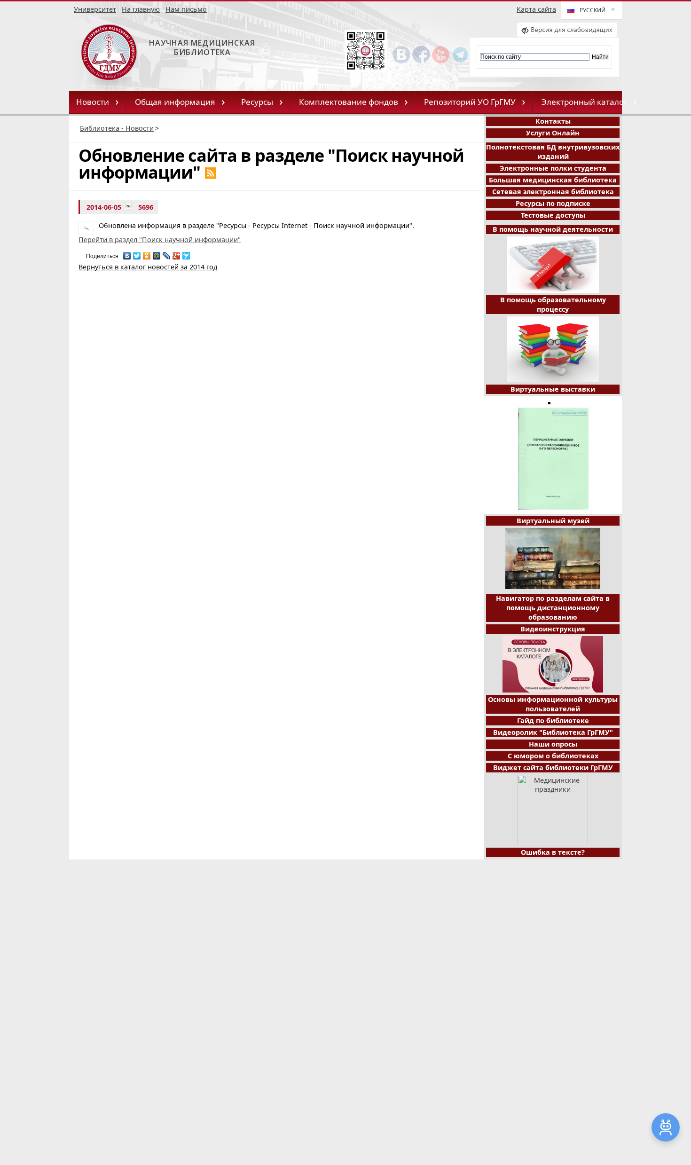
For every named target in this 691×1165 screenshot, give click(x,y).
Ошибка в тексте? (553, 852)
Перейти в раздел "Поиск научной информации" (160, 239)
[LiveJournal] (167, 253)
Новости (92, 101)
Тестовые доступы (553, 215)
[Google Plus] (176, 253)
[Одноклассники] (147, 253)
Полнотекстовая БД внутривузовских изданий (553, 151)
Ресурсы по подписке (553, 203)
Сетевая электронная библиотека (553, 191)
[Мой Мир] (157, 253)
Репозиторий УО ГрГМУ (470, 101)
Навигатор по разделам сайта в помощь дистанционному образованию (553, 608)
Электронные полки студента (553, 168)
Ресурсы (257, 101)
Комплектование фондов (348, 101)
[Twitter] (137, 253)
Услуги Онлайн (553, 132)
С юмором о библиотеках (553, 755)
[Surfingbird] (186, 253)
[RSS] (210, 173)
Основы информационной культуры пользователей (553, 704)
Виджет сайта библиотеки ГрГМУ (553, 767)
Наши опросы (553, 744)
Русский (592, 10)
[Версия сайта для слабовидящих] (567, 34)
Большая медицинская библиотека (553, 179)
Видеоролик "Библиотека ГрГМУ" (553, 732)
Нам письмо (186, 9)
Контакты (553, 121)
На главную (141, 9)
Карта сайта (536, 9)
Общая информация (175, 101)
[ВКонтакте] (127, 253)
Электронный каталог (584, 101)
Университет (95, 9)
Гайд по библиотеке (553, 720)
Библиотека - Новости (117, 128)
